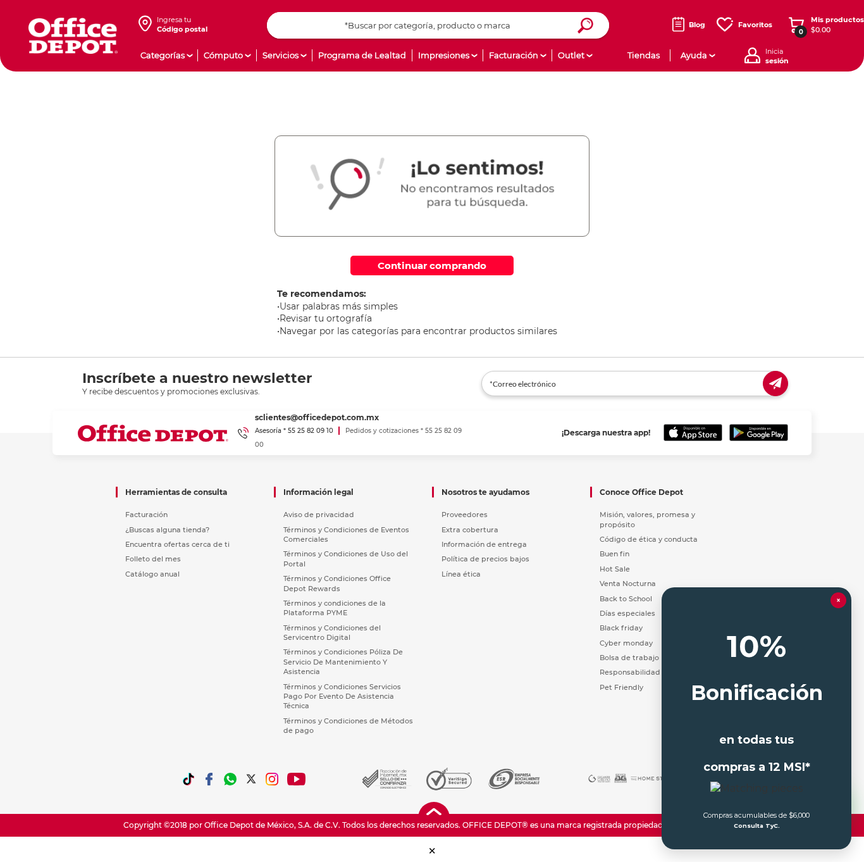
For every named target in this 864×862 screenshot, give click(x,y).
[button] (432, 851)
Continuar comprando (432, 265)
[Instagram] (272, 779)
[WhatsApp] (230, 779)
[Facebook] (209, 779)
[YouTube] (297, 779)
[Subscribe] (775, 383)
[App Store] (692, 433)
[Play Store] (758, 433)
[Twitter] (251, 779)
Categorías (162, 55)
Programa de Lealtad (362, 55)
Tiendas (643, 55)
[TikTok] (188, 779)
